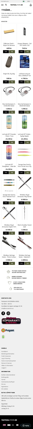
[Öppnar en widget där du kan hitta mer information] (26, 425)
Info (6, 52)
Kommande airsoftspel (7, 382)
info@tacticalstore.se (7, 308)
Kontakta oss (5, 1)
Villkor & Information (7, 365)
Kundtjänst (4, 351)
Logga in (3, 368)
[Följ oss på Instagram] (8, 313)
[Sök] (6, 5)
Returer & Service (6, 363)
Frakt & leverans (6, 356)
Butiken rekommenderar (8, 375)
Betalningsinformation (7, 354)
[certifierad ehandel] (3, 337)
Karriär (3, 379)
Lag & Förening (5, 358)
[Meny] (2, 5)
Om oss (3, 384)
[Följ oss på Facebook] (3, 313)
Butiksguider (5, 377)
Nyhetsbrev (4, 387)
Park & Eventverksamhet (8, 361)
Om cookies (4, 389)
